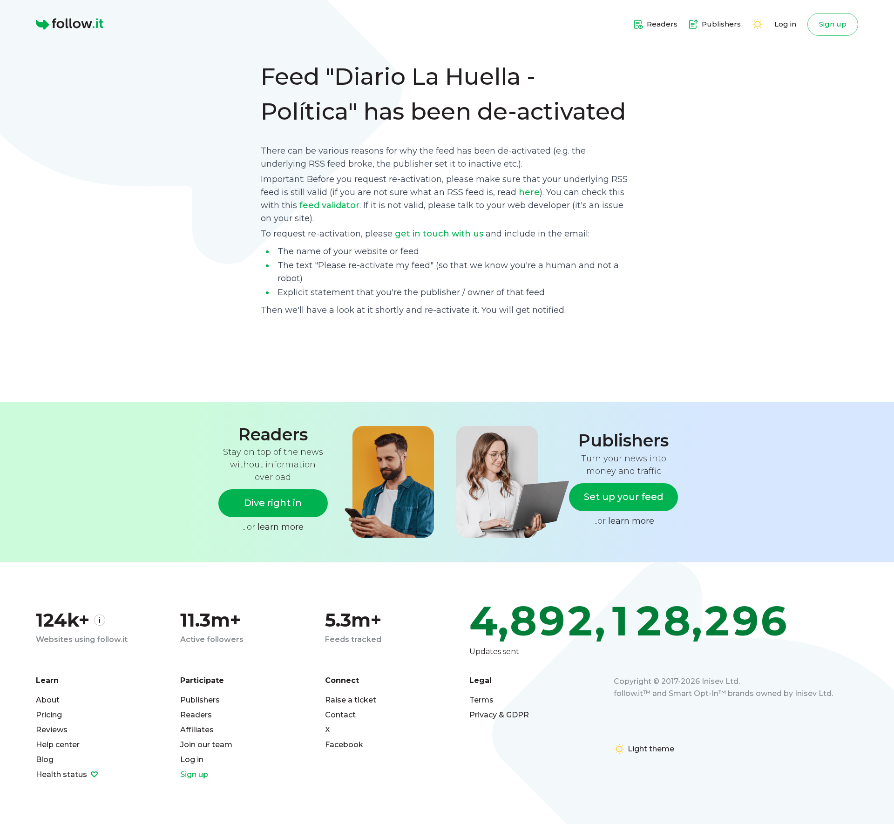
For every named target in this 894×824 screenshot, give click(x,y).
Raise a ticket (350, 700)
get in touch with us (439, 234)
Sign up (833, 24)
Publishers (200, 700)
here (529, 192)
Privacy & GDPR (499, 714)
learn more (280, 527)
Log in (785, 24)
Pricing (49, 714)
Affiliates (197, 729)
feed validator (329, 205)
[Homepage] (69, 24)
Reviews (52, 729)
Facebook (344, 744)
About (48, 700)
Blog (45, 759)
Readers (196, 714)
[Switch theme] (757, 24)
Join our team (206, 744)
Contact (340, 714)
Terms (481, 700)
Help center (58, 744)
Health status (62, 774)
